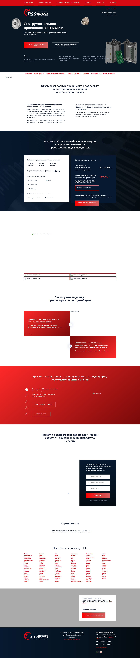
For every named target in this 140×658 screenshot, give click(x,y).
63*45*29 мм (32, 180)
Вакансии (88, 2)
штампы (86, 73)
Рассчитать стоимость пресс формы (36, 45)
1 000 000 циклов (53, 164)
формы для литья (74, 73)
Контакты (113, 2)
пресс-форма (39, 73)
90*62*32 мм (32, 184)
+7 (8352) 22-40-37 (104, 644)
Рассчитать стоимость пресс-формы (68, 2)
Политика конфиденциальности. (72, 639)
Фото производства (45, 2)
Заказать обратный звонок (94, 615)
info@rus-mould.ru (111, 9)
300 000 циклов (30, 164)
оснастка (28, 73)
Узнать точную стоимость (87, 202)
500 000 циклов (41, 164)
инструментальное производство (103, 73)
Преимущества (28, 2)
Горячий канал (50, 198)
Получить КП (101, 2)
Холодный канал (33, 198)
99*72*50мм (32, 189)
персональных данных (101, 501)
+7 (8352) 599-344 (108, 13)
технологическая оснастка (55, 73)
